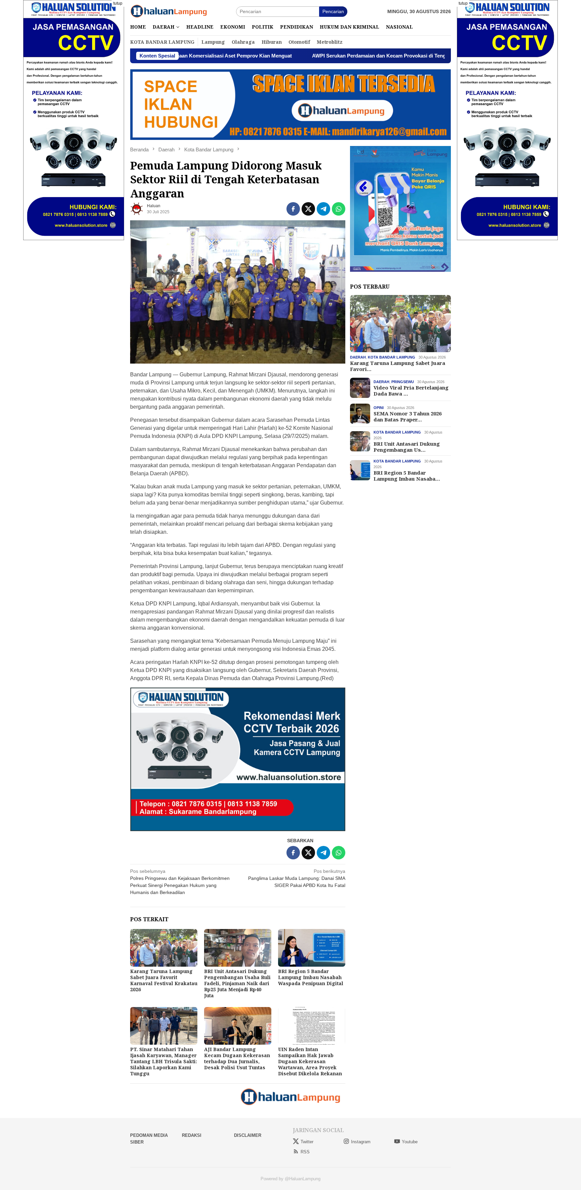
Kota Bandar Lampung (391, 357)
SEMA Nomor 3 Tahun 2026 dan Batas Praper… (407, 416)
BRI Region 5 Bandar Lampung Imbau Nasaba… (407, 476)
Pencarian (333, 11)
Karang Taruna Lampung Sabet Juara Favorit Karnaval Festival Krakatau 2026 (163, 980)
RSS (305, 1151)
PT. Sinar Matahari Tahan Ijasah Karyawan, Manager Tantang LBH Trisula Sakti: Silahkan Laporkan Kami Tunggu (163, 1061)
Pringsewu (402, 382)
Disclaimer (247, 1135)
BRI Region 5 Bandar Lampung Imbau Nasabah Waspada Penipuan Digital (310, 977)
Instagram (361, 1141)
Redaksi (191, 1135)
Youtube (410, 1141)
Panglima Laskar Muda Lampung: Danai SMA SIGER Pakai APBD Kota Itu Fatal (296, 878)
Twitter (307, 1141)
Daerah (358, 357)
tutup (117, 3)
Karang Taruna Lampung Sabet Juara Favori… (397, 366)
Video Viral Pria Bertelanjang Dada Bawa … (411, 390)
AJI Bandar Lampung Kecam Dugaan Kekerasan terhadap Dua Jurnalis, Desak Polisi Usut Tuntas (237, 1058)
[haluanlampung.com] (168, 11)
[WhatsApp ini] (338, 209)
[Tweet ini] (308, 209)
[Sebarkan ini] (293, 209)
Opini (379, 408)
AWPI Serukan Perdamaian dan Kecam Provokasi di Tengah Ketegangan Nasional (346, 56)
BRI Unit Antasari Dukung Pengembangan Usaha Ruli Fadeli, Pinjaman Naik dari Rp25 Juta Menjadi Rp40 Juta (237, 983)
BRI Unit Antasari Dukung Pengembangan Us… (407, 447)
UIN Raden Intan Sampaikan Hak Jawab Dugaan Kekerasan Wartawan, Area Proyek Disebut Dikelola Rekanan (310, 1061)
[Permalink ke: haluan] (137, 208)
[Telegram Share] (323, 209)
